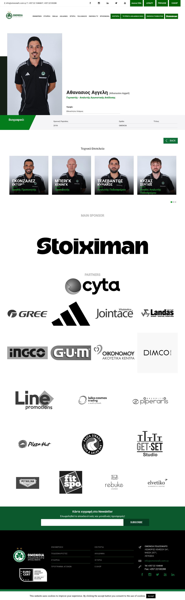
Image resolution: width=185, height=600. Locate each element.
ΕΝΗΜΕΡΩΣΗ (37, 16)
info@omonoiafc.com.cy (157, 561)
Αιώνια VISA (136, 3)
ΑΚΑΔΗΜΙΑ (64, 16)
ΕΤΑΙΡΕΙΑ (47, 16)
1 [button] (171, 202)
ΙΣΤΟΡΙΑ (72, 16)
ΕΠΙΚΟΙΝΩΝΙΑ (104, 16)
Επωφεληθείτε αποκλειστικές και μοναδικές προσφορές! (92, 516)
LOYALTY (149, 3)
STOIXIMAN (172, 16)
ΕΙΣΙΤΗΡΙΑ (115, 16)
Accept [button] (151, 596)
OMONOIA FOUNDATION (155, 16)
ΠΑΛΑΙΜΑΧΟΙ (82, 16)
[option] (28, 175)
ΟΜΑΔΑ (55, 16)
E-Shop (175, 3)
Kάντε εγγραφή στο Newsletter (92, 511)
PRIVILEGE (162, 3)
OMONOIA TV (93, 16)
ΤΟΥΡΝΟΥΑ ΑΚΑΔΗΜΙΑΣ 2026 (133, 16)
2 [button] (173, 202)
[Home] (10, 16)
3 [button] (175, 202)
